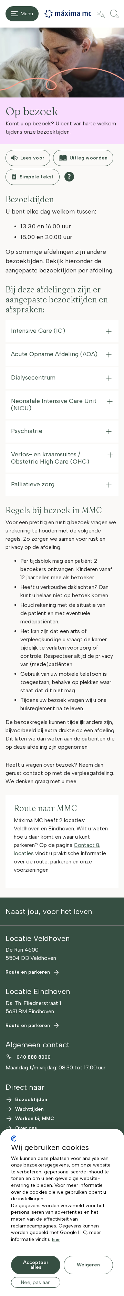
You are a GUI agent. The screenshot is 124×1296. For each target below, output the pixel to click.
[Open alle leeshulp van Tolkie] (69, 177)
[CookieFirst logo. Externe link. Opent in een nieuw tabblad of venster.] (13, 1139)
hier (56, 1239)
